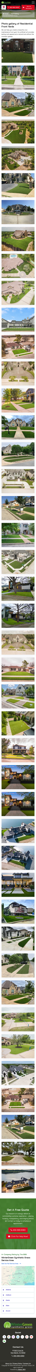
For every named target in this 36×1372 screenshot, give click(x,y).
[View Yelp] (27, 1337)
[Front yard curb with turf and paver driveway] (18, 696)
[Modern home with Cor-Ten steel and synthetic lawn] (18, 589)
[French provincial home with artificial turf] (18, 185)
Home (6, 14)
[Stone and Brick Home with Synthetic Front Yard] (18, 427)
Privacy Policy (17, 1363)
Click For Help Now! (19, 1236)
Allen (7, 1305)
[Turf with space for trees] (18, 77)
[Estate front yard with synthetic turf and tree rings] (18, 1046)
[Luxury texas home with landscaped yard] (18, 239)
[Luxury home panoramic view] (18, 212)
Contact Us (27, 1363)
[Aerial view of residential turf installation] (18, 1100)
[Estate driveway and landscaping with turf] (18, 293)
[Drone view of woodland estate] (18, 158)
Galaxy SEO (21, 1369)
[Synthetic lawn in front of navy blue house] (18, 400)
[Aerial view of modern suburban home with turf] (18, 1073)
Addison (8, 1295)
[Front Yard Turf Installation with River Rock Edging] (18, 454)
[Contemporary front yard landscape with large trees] (18, 615)
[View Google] (9, 1337)
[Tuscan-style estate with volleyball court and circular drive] (18, 1019)
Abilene (8, 1290)
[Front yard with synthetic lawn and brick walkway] (18, 535)
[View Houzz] (4, 1341)
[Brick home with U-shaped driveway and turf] (18, 1154)
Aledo (8, 1300)
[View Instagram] (13, 1337)
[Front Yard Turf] (18, 50)
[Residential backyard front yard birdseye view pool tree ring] (18, 266)
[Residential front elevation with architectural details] (18, 319)
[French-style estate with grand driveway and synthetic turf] (18, 642)
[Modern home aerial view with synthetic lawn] (18, 481)
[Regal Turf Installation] (18, 104)
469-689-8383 (14, 7)
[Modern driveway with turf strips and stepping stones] (18, 938)
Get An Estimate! (29, 7)
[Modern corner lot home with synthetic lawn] (18, 562)
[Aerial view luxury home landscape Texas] (18, 131)
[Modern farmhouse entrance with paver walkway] (18, 884)
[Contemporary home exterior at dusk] (18, 804)
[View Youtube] (31, 1337)
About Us (8, 1363)
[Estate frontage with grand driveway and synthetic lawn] (18, 373)
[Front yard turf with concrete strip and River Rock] (18, 965)
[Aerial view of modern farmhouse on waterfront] (18, 831)
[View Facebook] (4, 1337)
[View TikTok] (22, 1337)
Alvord (8, 1311)
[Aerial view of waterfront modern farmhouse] (18, 858)
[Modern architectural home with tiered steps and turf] (18, 777)
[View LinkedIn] (18, 1337)
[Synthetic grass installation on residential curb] (18, 508)
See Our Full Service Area (10, 1263)
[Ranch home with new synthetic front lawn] (18, 669)
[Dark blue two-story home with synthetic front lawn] (18, 750)
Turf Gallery (15, 14)
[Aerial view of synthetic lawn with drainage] (18, 723)
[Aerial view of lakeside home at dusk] (18, 1180)
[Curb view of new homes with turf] (18, 1127)
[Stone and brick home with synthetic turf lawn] (18, 992)
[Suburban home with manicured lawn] (18, 346)
